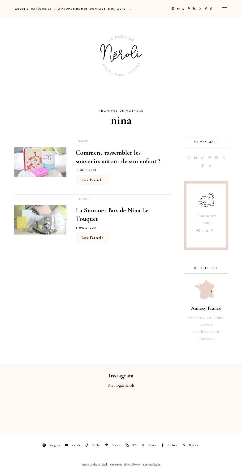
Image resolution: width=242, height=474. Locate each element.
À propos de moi (72, 9)
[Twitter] (200, 8)
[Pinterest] (189, 8)
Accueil (22, 9)
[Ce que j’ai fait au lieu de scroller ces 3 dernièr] (15, 407)
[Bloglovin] (211, 8)
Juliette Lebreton (131, 464)
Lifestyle (83, 199)
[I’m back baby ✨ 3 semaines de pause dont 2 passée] (75, 407)
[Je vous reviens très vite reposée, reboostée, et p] (106, 407)
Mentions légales (151, 464)
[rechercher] (130, 8)
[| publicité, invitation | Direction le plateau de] (45, 407)
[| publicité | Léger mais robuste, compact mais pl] (136, 407)
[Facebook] (206, 8)
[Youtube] (178, 8)
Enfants (83, 141)
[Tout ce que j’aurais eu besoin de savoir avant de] (197, 407)
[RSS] (194, 8)
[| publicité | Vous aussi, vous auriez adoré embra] (166, 407)
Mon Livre (116, 9)
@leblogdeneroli (121, 385)
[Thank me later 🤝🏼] (227, 407)
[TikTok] (183, 8)
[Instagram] (173, 8)
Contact (98, 9)
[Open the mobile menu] (224, 9)
